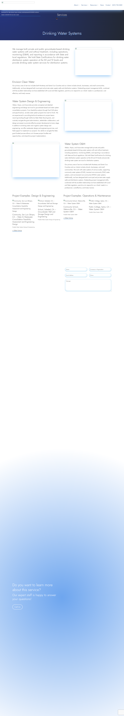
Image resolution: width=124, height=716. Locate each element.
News (102, 5)
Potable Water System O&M (70, 214)
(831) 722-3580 (117, 5)
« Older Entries (17, 230)
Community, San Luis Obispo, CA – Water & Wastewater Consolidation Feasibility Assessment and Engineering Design (23, 219)
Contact (108, 5)
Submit (107, 294)
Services (84, 5)
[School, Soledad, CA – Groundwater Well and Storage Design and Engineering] (49, 203)
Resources (93, 5)
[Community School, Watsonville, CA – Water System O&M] (75, 202)
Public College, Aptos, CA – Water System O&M (100, 208)
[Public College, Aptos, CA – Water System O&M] (100, 202)
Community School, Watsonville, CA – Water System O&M (73, 209)
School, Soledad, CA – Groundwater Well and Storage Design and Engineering (47, 213)
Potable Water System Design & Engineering (23, 227)
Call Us (17, 606)
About (76, 5)
